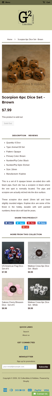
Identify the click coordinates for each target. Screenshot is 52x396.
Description (19, 135)
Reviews (33, 135)
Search (26, 332)
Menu (7, 2)
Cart (48, 2)
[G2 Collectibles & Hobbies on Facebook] (26, 347)
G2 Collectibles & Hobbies (28, 378)
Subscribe (43, 367)
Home (9, 39)
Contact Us (42, 394)
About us (26, 335)
